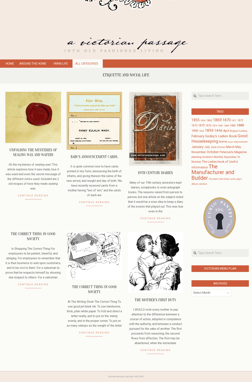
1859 (203, 120)
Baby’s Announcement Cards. (94, 157)
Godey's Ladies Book (221, 136)
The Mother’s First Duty (155, 300)
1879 (214, 125)
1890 (194, 130)
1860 (209, 120)
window (203, 184)
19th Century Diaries (155, 173)
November (198, 152)
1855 (195, 120)
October (213, 152)
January (197, 147)
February (197, 136)
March (230, 147)
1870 (226, 120)
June (214, 147)
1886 (233, 125)
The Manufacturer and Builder (212, 172)
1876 (208, 125)
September (230, 156)
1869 (217, 120)
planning (196, 157)
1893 (201, 131)
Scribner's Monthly (212, 156)
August (234, 130)
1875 (201, 125)
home (223, 141)
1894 (209, 130)
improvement (241, 142)
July (207, 147)
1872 (240, 120)
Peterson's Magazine (233, 152)
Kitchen (221, 147)
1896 (218, 130)
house (230, 142)
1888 (240, 125)
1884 (226, 125)
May (238, 147)
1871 (234, 120)
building (243, 131)
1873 (194, 125)
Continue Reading (33, 195)
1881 (220, 125)
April (226, 130)
